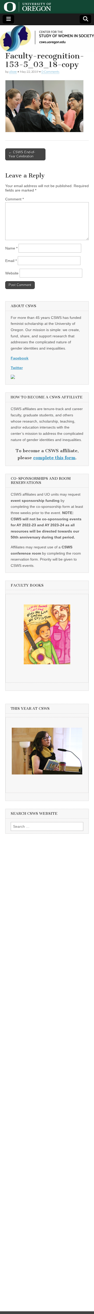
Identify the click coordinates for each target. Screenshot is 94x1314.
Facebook (19, 358)
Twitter (17, 368)
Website (12, 273)
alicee (13, 72)
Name (11, 248)
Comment (14, 199)
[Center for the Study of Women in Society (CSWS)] (47, 38)
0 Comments (50, 72)
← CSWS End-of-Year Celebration (22, 154)
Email (11, 261)
